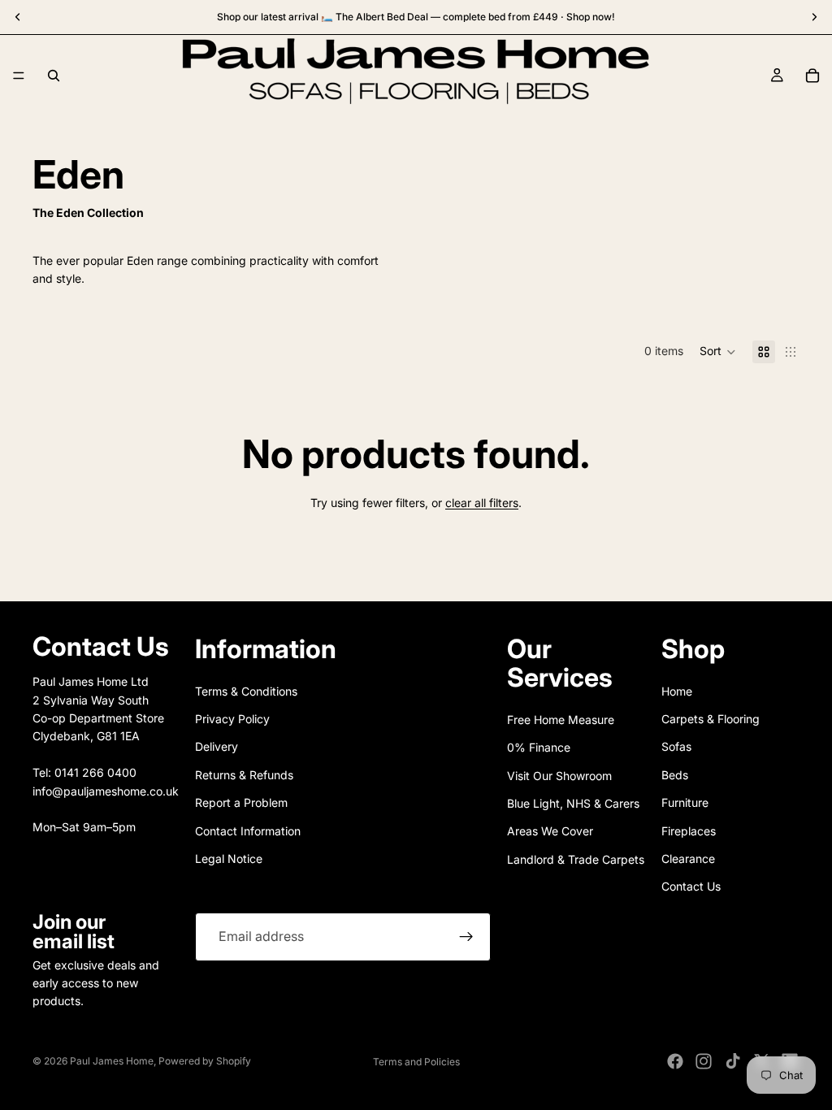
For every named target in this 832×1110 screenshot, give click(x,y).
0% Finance (538, 747)
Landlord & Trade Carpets (575, 859)
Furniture (684, 802)
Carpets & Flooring (710, 719)
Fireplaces (688, 831)
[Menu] (18, 75)
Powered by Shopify (204, 1061)
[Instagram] (703, 1061)
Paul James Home (112, 1061)
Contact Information (248, 831)
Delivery (216, 746)
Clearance (688, 858)
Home (676, 691)
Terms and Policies (416, 1062)
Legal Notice (228, 858)
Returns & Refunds (244, 775)
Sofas (676, 746)
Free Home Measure (560, 719)
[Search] (54, 75)
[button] (718, 352)
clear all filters (481, 502)
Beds (674, 775)
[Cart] (812, 75)
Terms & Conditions (246, 691)
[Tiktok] (733, 1061)
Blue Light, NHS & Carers (573, 803)
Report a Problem (241, 802)
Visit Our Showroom (559, 776)
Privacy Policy (232, 719)
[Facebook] (675, 1061)
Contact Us (691, 886)
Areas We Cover (550, 831)
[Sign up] (466, 937)
